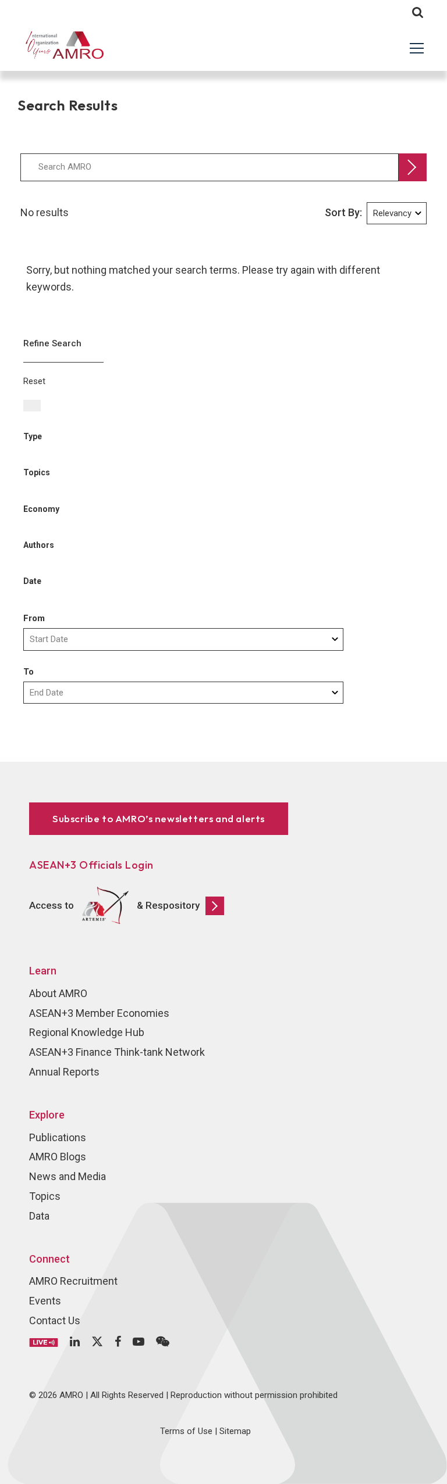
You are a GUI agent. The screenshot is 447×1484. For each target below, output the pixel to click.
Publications (57, 1137)
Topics (45, 1196)
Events (45, 1301)
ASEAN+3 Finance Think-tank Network (117, 1052)
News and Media (67, 1176)
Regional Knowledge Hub (86, 1032)
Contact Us (54, 1320)
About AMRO (58, 993)
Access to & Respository (114, 905)
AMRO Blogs (57, 1156)
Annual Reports (64, 1072)
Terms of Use (186, 1431)
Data (39, 1216)
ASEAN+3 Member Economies (99, 1013)
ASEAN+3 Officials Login (91, 865)
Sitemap (235, 1431)
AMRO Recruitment (73, 1281)
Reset (34, 381)
